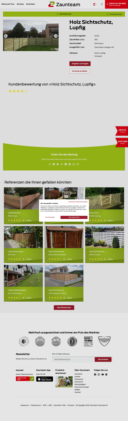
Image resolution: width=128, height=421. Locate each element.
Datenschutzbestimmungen (78, 202)
